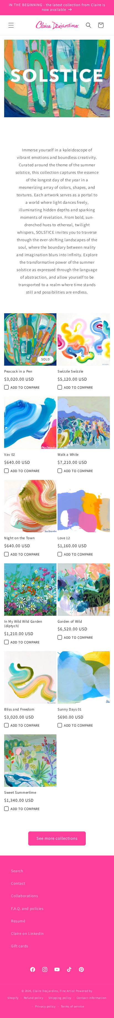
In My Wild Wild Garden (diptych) (23, 623)
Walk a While (68, 454)
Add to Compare (25, 387)
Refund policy (33, 998)
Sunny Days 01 (70, 709)
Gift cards (19, 945)
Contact (18, 883)
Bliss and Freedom (19, 709)
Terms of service (72, 1006)
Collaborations (24, 895)
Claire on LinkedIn (27, 933)
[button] (11, 25)
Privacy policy (45, 1006)
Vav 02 (9, 454)
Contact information (92, 998)
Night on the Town (19, 538)
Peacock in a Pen (18, 371)
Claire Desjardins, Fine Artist (54, 991)
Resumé (18, 920)
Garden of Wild (70, 621)
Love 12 (64, 538)
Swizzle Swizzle (70, 371)
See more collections (57, 838)
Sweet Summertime (20, 792)
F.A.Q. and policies (27, 908)
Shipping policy (59, 998)
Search (17, 870)
